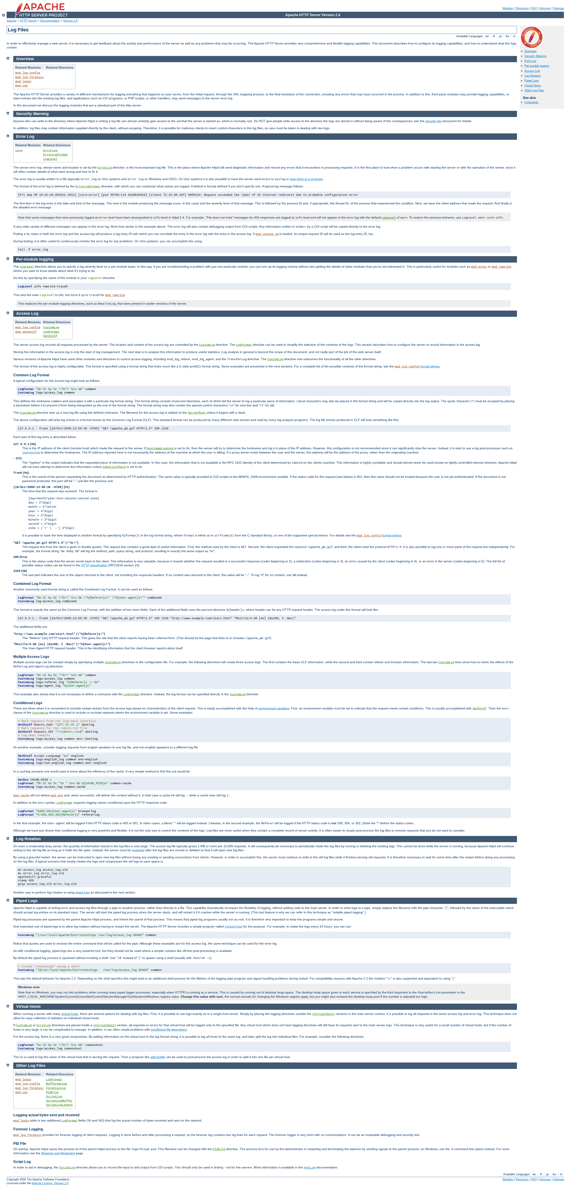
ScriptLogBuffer (59, 1101)
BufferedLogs (56, 1083)
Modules (508, 8)
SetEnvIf (50, 336)
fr (494, 36)
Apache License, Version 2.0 (50, 1183)
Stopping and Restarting (58, 1153)
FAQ (534, 8)
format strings (430, 366)
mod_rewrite (501, 267)
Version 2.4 (70, 20)
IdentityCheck (114, 467)
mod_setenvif (26, 332)
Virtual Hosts (532, 85)
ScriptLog (54, 1096)
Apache (11, 20)
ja (500, 36)
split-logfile (157, 1057)
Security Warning (535, 56)
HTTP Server (28, 20)
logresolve (31, 452)
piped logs (82, 892)
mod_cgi (21, 85)
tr (514, 36)
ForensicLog (56, 1088)
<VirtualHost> (323, 1014)
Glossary (545, 8)
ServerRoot (197, 413)
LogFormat (51, 332)
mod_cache (21, 795)
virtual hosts (69, 1014)
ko (507, 36)
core (18, 150)
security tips (433, 121)
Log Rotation (532, 75)
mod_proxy (479, 267)
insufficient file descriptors (169, 1029)
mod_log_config (27, 73)
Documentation (50, 20)
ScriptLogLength (59, 1105)
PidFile (52, 1092)
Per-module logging (536, 65)
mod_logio (23, 81)
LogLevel (50, 159)
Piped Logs (531, 80)
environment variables (273, 708)
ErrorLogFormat (55, 154)
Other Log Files (534, 90)
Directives (522, 8)
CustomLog (51, 327)
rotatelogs (233, 926)
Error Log (530, 61)
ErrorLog (50, 150)
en (487, 36)
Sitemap (558, 8)
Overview (530, 51)
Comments (531, 102)
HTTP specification (94, 565)
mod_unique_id (267, 234)
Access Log (532, 71)
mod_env (57, 795)
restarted (138, 850)
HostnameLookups (160, 448)
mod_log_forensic (29, 77)
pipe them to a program (306, 179)
